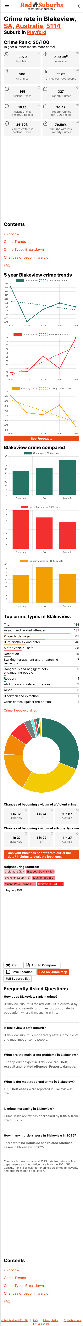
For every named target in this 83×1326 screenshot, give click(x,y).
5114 (53, 26)
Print (15, 965)
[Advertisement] (41, 180)
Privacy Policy (50, 1320)
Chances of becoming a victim (28, 257)
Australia (29, 26)
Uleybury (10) (13, 890)
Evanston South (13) (17, 877)
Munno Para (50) (43, 877)
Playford (36, 32)
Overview (11, 234)
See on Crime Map (53, 972)
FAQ (7, 265)
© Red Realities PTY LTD (14, 1320)
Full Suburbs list (18, 979)
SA (8, 26)
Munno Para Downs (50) (20, 884)
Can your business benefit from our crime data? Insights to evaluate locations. (39, 854)
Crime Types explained (20, 710)
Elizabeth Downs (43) (40, 871)
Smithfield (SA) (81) (50, 884)
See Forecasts (41, 438)
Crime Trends (15, 242)
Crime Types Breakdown (24, 249)
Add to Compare (43, 965)
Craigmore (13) (14, 871)
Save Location (22, 972)
